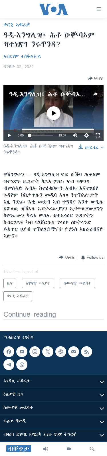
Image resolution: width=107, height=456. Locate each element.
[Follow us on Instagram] (34, 351)
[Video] (69, 449)
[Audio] (45, 449)
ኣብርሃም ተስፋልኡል (22, 56)
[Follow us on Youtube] (21, 351)
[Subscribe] (73, 351)
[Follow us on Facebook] (8, 351)
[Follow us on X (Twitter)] (47, 351)
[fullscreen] (98, 135)
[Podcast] (60, 351)
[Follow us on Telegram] (8, 364)
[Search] (92, 449)
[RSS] (86, 351)
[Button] (96, 78)
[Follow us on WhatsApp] (21, 364)
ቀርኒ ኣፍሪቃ (16, 25)
